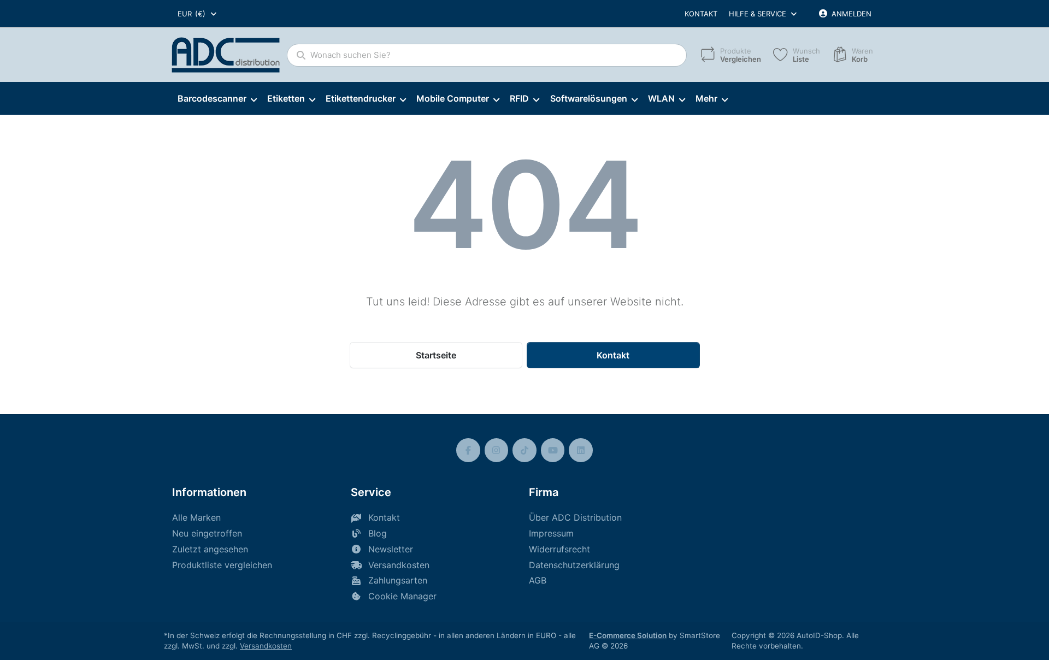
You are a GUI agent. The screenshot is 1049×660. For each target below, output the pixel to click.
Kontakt (701, 13)
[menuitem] (217, 98)
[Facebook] (468, 450)
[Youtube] (553, 450)
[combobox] (197, 13)
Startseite (436, 355)
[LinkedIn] (581, 450)
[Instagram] (497, 450)
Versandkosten (266, 645)
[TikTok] (524, 450)
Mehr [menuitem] (706, 98)
